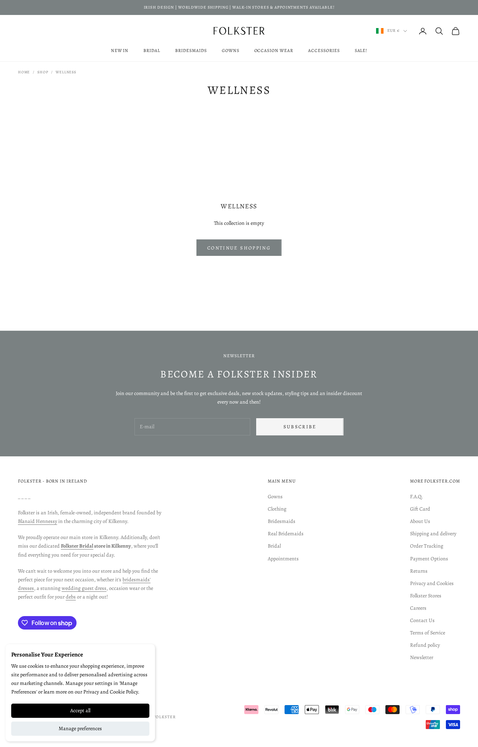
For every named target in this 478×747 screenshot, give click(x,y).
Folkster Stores (425, 595)
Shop (42, 72)
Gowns (230, 50)
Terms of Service (427, 632)
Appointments (283, 558)
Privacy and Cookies (432, 583)
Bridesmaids (191, 50)
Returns (419, 571)
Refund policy (425, 645)
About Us (420, 521)
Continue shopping (239, 248)
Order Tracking (426, 545)
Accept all (80, 710)
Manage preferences (80, 728)
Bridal (151, 50)
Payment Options (429, 558)
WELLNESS (66, 72)
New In (120, 50)
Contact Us (422, 620)
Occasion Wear (273, 50)
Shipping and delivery (433, 533)
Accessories (324, 50)
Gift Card (420, 508)
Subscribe (300, 426)
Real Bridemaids (286, 533)
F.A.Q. (416, 496)
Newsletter (421, 657)
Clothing (277, 508)
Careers (418, 608)
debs (71, 596)
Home (24, 72)
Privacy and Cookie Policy (110, 691)
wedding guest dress (84, 588)
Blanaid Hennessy (37, 521)
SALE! (361, 50)
